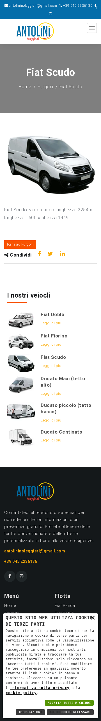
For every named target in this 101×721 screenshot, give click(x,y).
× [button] (93, 617)
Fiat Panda (65, 605)
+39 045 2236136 (78, 6)
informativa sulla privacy (40, 688)
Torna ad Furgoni (20, 244)
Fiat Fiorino (54, 336)
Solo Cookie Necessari (70, 712)
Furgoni (45, 86)
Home (25, 86)
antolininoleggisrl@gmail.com (33, 6)
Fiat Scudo (53, 357)
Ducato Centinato (61, 432)
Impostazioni (30, 712)
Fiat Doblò (52, 314)
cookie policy (21, 693)
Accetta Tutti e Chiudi (69, 703)
